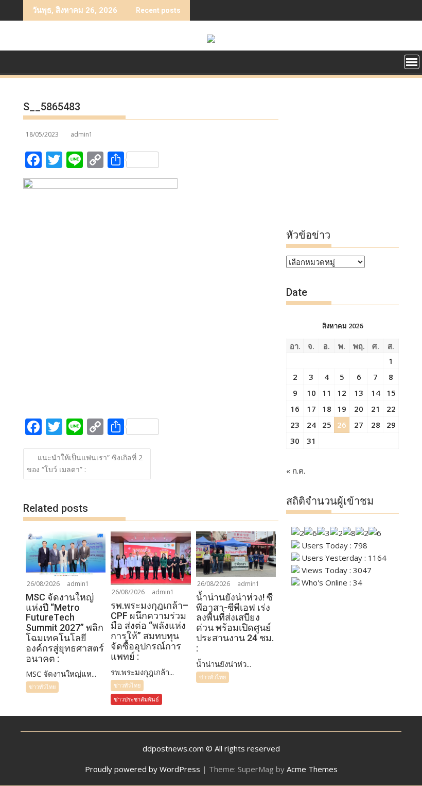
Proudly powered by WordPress (142, 769)
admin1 (82, 134)
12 (341, 393)
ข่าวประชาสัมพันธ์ (136, 699)
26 (341, 425)
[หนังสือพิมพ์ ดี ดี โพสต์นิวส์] (33, 65)
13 (358, 393)
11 (326, 393)
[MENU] (411, 62)
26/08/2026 (43, 583)
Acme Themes (312, 769)
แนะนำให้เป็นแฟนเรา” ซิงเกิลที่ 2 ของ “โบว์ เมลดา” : (85, 463)
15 (391, 393)
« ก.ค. (295, 470)
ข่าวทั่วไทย (42, 687)
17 (311, 409)
